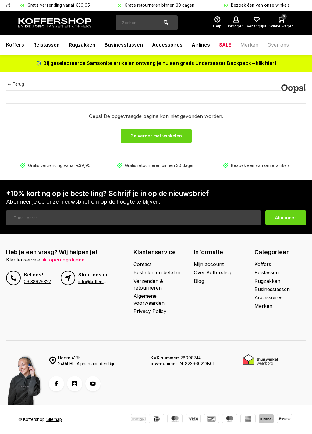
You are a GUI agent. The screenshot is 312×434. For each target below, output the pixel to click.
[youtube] (93, 383)
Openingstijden (67, 260)
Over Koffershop (213, 272)
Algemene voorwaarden (149, 299)
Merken (249, 45)
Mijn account (209, 264)
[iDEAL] (156, 419)
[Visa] (193, 419)
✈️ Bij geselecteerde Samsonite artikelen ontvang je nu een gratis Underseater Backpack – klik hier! (156, 63)
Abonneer (285, 217)
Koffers (15, 45)
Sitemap (54, 419)
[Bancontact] (211, 419)
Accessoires (167, 45)
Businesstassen (124, 45)
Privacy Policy (149, 311)
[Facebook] (56, 383)
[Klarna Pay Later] (266, 419)
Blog (199, 281)
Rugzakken (82, 45)
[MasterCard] (175, 419)
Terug (18, 84)
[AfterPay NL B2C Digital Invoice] (138, 419)
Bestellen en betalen (156, 272)
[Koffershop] (54, 23)
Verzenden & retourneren (148, 284)
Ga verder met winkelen (156, 135)
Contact (142, 264)
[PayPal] (284, 419)
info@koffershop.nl (96, 281)
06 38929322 (37, 281)
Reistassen (46, 45)
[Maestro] (229, 419)
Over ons (278, 45)
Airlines (201, 45)
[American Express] (248, 419)
